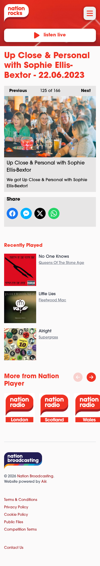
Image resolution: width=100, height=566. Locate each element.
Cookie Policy (16, 515)
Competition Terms (20, 530)
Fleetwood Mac (52, 300)
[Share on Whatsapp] (53, 213)
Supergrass (48, 337)
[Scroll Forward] (91, 377)
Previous (15, 91)
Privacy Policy (16, 507)
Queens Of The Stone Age (61, 263)
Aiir (43, 482)
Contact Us (13, 548)
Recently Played (23, 245)
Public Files (13, 522)
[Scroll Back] (78, 377)
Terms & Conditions (20, 500)
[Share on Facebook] (12, 213)
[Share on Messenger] (26, 213)
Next (83, 91)
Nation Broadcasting (35, 476)
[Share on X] (40, 213)
